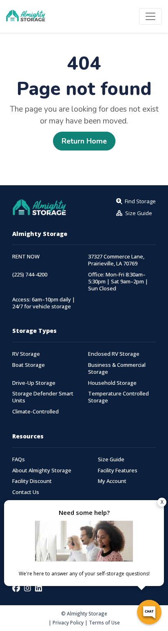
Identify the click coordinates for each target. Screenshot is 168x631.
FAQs (18, 459)
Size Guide (111, 459)
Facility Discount (32, 481)
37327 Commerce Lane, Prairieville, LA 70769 (116, 260)
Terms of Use (104, 622)
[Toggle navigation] (150, 16)
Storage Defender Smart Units (42, 397)
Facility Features (117, 470)
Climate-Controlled (35, 411)
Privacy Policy (68, 622)
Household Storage (112, 382)
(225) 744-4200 (29, 274)
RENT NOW (26, 256)
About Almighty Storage (41, 470)
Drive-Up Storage (33, 382)
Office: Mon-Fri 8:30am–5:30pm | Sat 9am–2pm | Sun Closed (118, 281)
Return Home (84, 141)
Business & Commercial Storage (117, 368)
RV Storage (26, 353)
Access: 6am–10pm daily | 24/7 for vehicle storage (43, 303)
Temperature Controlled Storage (118, 397)
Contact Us (25, 492)
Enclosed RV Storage (113, 353)
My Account (112, 481)
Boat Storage (28, 365)
